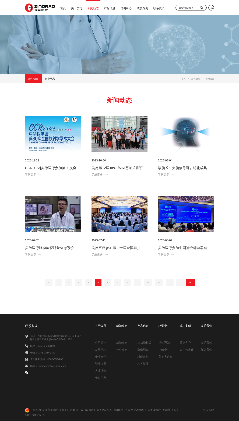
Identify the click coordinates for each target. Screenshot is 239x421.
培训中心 (126, 8)
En (211, 7)
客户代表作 (187, 349)
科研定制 (143, 356)
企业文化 (100, 356)
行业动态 (50, 78)
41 (148, 282)
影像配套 (143, 349)
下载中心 (164, 349)
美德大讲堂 (166, 356)
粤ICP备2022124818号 (110, 409)
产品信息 (109, 8)
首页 (63, 8)
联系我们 (158, 8)
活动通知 (164, 342)
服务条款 (208, 409)
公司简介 (100, 342)
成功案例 (142, 8)
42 (159, 282)
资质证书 (100, 363)
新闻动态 (93, 8)
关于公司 (76, 8)
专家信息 (100, 377)
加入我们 (206, 349)
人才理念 (100, 370)
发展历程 (100, 349)
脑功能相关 (144, 342)
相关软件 (143, 363)
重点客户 (185, 342)
